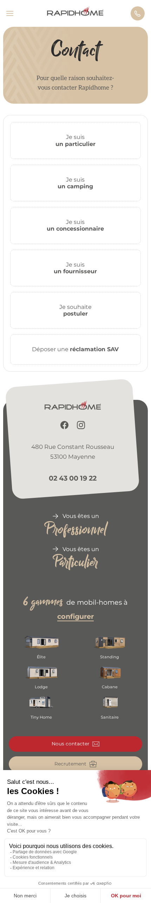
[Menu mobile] (13, 13)
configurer (75, 616)
